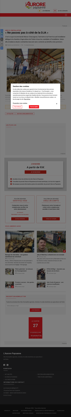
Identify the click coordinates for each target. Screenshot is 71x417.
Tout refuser (17, 106)
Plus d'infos (27, 99)
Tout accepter (34, 106)
